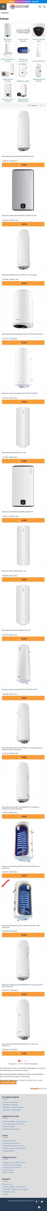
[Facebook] (36, 1201)
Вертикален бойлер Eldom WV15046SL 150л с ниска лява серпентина (20, 1044)
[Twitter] (42, 1201)
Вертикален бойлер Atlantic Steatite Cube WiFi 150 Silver (19, 215)
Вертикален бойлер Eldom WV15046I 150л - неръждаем (19, 275)
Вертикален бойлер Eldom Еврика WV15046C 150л (18, 156)
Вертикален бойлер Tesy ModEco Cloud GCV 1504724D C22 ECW (22, 334)
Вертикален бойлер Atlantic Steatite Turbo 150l (16, 630)
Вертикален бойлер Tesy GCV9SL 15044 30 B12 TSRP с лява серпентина (21, 926)
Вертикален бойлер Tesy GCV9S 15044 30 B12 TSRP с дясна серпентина (21, 867)
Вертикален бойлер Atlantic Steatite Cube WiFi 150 (17, 512)
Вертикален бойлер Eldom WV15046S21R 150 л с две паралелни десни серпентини (22, 985)
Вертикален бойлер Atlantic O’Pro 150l (14, 452)
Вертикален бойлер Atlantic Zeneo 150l (14, 571)
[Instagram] (39, 1207)
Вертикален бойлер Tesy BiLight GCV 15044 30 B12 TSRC (20, 689)
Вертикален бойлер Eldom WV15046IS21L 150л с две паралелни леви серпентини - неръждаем (22, 748)
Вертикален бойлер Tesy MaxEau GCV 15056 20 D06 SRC (20, 393)
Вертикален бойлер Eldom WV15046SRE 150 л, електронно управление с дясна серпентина (20, 808)
